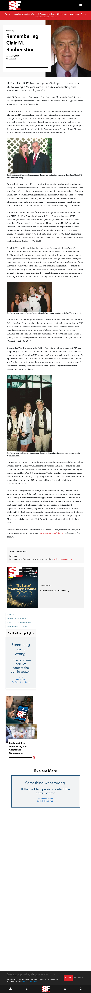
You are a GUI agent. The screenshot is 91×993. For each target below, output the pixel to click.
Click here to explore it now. (68, 14)
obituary (25, 626)
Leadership (10, 614)
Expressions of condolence (51, 533)
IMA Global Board (12, 626)
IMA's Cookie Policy (29, 981)
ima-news (10, 622)
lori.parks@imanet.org (63, 559)
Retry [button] (27, 682)
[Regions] (65, 989)
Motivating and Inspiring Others (16, 618)
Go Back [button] (15, 682)
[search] (81, 989)
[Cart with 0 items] (27, 989)
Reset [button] (22, 682)
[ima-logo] (46, 989)
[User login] (10, 989)
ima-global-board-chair (24, 622)
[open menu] (80, 5)
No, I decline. (79, 978)
